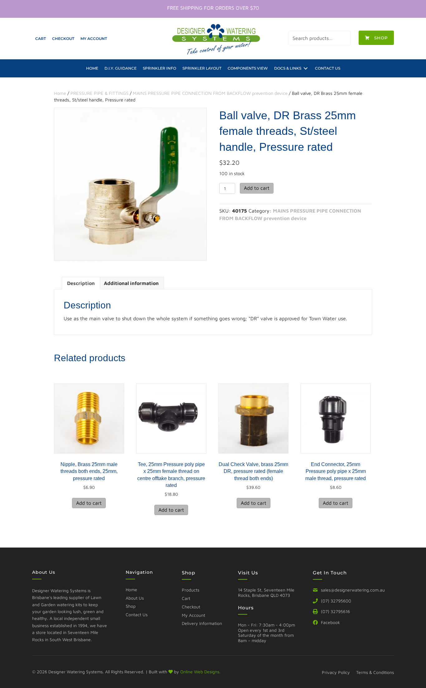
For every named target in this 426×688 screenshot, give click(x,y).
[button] (376, 38)
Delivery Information (202, 623)
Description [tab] (81, 283)
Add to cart (256, 188)
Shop (131, 606)
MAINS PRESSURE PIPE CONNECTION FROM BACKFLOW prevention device (210, 93)
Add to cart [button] (89, 503)
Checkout (191, 606)
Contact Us (137, 614)
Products (190, 589)
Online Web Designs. (200, 671)
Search (343, 38)
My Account (193, 615)
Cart (186, 598)
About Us (135, 598)
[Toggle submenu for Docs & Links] (305, 68)
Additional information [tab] (131, 283)
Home (60, 93)
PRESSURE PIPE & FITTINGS (99, 93)
